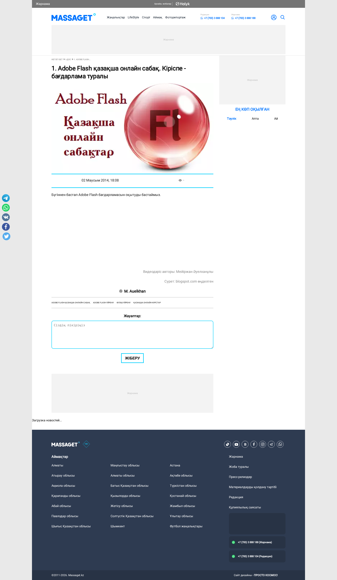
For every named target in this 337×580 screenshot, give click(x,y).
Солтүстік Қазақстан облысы (132, 516)
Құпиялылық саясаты (245, 507)
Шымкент (118, 526)
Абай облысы (61, 506)
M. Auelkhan (135, 291)
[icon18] (86, 444)
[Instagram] (263, 444)
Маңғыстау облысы (125, 465)
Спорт (146, 17)
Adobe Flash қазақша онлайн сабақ (70, 303)
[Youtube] (236, 444)
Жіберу (132, 358)
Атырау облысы (63, 475)
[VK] (245, 444)
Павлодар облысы (64, 516)
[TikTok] (228, 444)
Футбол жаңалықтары (186, 526)
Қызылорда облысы (125, 496)
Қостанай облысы (183, 496)
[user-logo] (274, 17)
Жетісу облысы (122, 506)
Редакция (236, 497)
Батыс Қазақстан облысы (129, 485)
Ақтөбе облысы (181, 475)
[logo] (73, 17)
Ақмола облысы (63, 485)
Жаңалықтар (116, 17)
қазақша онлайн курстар (147, 303)
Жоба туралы (239, 467)
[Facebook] (254, 444)
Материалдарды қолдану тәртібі (253, 487)
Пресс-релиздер (240, 477)
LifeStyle (133, 17)
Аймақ (157, 17)
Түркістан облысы (183, 485)
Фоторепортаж (175, 17)
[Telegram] (271, 444)
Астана (175, 465)
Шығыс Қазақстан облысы (71, 526)
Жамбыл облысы (182, 506)
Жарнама (43, 4)
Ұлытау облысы (181, 516)
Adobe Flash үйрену (103, 303)
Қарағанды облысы (65, 496)
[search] (282, 17)
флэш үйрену (123, 303)
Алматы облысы (123, 475)
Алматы (57, 465)
